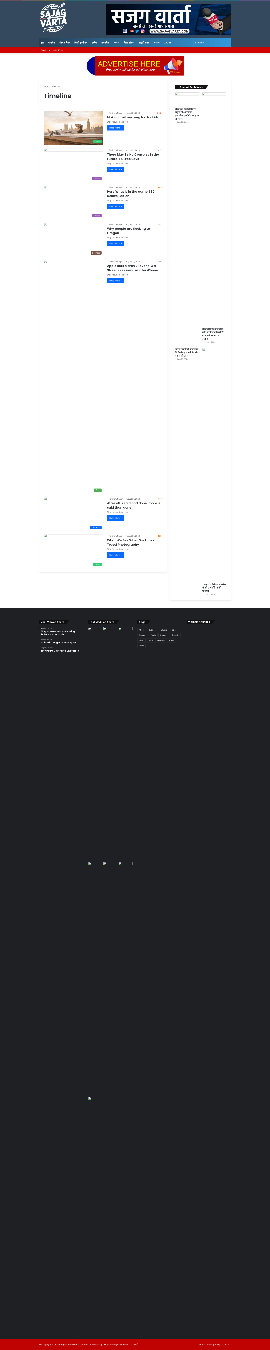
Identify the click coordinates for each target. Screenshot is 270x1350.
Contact (226, 1344)
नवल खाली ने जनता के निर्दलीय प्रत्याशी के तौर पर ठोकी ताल (186, 352)
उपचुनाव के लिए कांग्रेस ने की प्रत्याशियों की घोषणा (214, 588)
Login (167, 42)
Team (141, 640)
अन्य (156, 42)
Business (152, 630)
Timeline (161, 640)
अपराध (116, 42)
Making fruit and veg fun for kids (133, 117)
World (141, 646)
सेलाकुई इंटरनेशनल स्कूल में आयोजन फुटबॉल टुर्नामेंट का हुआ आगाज (187, 113)
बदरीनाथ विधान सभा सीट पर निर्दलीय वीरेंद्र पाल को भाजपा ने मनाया (213, 333)
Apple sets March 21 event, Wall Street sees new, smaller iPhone (132, 268)
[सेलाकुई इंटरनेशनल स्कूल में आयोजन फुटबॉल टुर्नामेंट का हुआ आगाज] (187, 99)
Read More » (115, 127)
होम (42, 42)
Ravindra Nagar (115, 113)
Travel (171, 640)
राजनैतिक (105, 42)
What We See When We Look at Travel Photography (132, 542)
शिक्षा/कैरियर (129, 42)
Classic (164, 630)
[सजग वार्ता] (53, 17)
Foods (153, 635)
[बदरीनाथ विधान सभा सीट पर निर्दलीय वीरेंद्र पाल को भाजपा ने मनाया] (214, 209)
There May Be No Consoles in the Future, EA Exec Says (133, 156)
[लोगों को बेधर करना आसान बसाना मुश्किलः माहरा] (95, 866)
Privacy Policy (213, 1344)
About (141, 630)
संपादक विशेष (64, 42)
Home (47, 86)
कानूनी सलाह (144, 42)
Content (142, 635)
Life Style (175, 635)
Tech (150, 640)
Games (163, 635)
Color (174, 630)
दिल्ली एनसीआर (80, 42)
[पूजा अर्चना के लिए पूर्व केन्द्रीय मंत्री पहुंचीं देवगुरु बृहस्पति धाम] (95, 1214)
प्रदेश (94, 42)
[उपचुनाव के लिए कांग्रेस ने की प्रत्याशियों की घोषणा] (214, 464)
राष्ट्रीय (51, 42)
